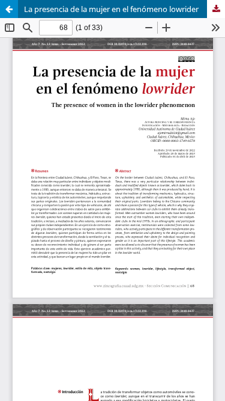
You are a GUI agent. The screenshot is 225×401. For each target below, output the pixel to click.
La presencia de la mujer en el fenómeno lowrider (111, 9)
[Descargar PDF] (216, 9)
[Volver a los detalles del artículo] (9, 9)
